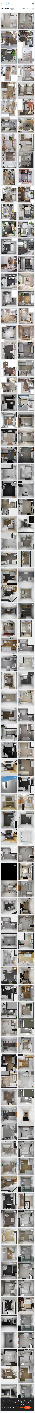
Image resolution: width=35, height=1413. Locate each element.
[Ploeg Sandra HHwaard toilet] (26, 1114)
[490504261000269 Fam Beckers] (9, 698)
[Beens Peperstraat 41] (9, 958)
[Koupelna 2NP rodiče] (26, 993)
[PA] (26, 576)
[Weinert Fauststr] (26, 888)
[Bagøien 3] (9, 1357)
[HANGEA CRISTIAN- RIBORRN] (9, 420)
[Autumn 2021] (26, 298)
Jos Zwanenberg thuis (12, 791)
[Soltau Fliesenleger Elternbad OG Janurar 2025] (26, 698)
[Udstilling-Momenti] (26, 958)
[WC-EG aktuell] (9, 906)
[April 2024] (26, 38)
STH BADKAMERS (11, 461)
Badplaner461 (10, 669)
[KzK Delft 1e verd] (26, 1305)
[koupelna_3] (9, 871)
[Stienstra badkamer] (9, 593)
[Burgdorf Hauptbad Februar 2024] (26, 941)
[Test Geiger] (9, 437)
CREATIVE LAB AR (28, 166)
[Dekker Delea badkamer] (9, 888)
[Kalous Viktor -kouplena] (26, 472)
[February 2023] (9, 159)
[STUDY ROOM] (9, 177)
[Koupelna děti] (26, 1062)
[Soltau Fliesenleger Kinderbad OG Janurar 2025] (26, 628)
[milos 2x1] (26, 680)
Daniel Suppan (10, 1086)
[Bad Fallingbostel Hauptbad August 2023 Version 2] (9, 1305)
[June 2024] (9, 38)
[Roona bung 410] (26, 524)
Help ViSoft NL (27, 826)
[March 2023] (9, 142)
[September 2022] (26, 212)
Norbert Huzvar (10, 1016)
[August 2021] (26, 316)
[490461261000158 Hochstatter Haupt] (9, 663)
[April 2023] (26, 142)
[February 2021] (9, 281)
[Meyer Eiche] (9, 1218)
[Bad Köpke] (26, 1131)
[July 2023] (26, 107)
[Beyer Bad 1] (26, 836)
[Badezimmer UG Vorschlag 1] (9, 489)
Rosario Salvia (27, 895)
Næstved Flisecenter (29, 964)
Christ (24, 426)
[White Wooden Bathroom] (9, 264)
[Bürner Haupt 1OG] (26, 1079)
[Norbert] (9, 1010)
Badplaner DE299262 (12, 860)
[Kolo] (9, 368)
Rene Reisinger (10, 687)
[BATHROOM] (9, 941)
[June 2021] (9, 333)
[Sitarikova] (26, 784)
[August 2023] (9, 107)
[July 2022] (26, 229)
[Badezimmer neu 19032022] (9, 750)
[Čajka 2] (9, 802)
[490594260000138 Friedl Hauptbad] (9, 1131)
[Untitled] (9, 1201)
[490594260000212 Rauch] (26, 802)
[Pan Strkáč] (26, 854)
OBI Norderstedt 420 (12, 1103)
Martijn (25, 1051)
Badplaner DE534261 (12, 583)
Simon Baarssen (27, 461)
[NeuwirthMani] (9, 1079)
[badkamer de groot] (9, 402)
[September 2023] (9, 90)
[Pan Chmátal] (9, 645)
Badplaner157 (10, 721)
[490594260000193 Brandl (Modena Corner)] (9, 1114)
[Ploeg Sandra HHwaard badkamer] (26, 906)
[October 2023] (26, 90)
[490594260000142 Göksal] (9, 472)
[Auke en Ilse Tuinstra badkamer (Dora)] (26, 21)
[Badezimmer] (9, 819)
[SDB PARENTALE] (26, 402)
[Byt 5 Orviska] (9, 732)
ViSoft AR (8, 44)
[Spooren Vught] (9, 784)
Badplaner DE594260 (12, 478)
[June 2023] (9, 125)
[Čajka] (9, 524)
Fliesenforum (27, 374)
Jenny (7, 1294)
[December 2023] (26, 385)
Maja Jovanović (27, 687)
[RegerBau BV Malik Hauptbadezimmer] (26, 1166)
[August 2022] (9, 229)
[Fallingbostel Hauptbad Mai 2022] (26, 559)
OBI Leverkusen (10, 704)
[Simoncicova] (9, 1253)
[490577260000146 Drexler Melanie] (26, 489)
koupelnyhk (9, 635)
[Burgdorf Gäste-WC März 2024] (26, 1010)
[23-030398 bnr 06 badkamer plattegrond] (26, 455)
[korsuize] (26, 767)
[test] (26, 819)
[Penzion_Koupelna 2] (9, 1392)
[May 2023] (26, 125)
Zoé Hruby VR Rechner (12, 912)
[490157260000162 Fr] (9, 715)
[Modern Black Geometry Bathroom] (26, 264)
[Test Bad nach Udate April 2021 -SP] (26, 645)
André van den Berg (11, 600)
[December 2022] (9, 194)
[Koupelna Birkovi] (9, 1322)
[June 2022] (9, 246)
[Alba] (26, 420)
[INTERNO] (9, 1062)
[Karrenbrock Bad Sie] (26, 1184)
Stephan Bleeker (27, 548)
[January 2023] (26, 177)
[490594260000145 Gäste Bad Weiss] (9, 1340)
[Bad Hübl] (9, 680)
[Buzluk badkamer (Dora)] (9, 21)
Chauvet (25, 409)
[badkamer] (26, 1045)
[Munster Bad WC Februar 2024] (26, 593)
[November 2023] (26, 73)
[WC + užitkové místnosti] (26, 1201)
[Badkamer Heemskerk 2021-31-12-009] (9, 455)
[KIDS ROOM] (26, 159)
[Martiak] (26, 437)
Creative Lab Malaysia (12, 947)
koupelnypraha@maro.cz (13, 878)
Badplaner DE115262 (12, 1225)
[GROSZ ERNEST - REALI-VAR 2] (26, 1027)
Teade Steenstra (10, 27)
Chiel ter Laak (27, 773)
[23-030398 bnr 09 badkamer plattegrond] (26, 732)
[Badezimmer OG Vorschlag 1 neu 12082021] (9, 559)
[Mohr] (9, 576)
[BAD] (26, 368)
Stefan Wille (26, 756)
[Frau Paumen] (9, 1097)
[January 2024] (9, 73)
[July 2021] (9, 298)
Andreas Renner (10, 496)
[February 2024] (26, 55)
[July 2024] (9, 385)
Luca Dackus (9, 409)
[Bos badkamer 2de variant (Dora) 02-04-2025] (26, 1270)
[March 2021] (26, 281)
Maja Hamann (27, 565)
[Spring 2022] (26, 246)
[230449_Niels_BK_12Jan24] (26, 871)
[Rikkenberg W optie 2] (9, 767)
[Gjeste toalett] (9, 1288)
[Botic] (26, 541)
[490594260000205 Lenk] (9, 1236)
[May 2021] (26, 333)
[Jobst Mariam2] (9, 975)
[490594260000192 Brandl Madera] (9, 1045)
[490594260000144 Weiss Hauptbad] (9, 1270)
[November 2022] (26, 194)
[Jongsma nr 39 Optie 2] (9, 1374)
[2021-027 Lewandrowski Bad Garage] (26, 750)
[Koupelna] (9, 628)
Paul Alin (8, 426)
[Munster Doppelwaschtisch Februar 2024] (26, 663)
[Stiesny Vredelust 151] (9, 611)
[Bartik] (26, 507)
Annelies (25, 878)
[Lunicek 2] (26, 350)
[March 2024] (9, 55)
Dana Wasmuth (10, 513)
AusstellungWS (10, 444)
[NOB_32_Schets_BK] (26, 1149)
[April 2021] (9, 350)
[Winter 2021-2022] (9, 316)
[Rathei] (9, 507)
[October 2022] (9, 212)
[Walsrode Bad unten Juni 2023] (9, 1166)
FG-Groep (25, 1312)
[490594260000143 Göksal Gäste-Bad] (26, 611)
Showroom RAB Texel (12, 1381)
